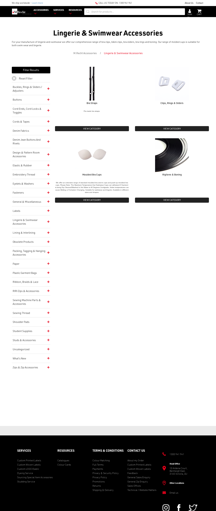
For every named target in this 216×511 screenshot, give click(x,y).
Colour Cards (64, 464)
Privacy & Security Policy (105, 473)
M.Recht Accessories (85, 53)
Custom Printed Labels (29, 460)
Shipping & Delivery (103, 490)
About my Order (135, 460)
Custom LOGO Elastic (28, 468)
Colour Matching (101, 460)
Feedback (132, 473)
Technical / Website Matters (141, 490)
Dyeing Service (25, 473)
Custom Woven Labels (28, 464)
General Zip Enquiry (137, 481)
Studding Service (26, 481)
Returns (96, 485)
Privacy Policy (99, 477)
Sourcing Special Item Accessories (35, 477)
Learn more (37, 2)
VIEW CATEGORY (92, 128)
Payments (97, 468)
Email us (174, 492)
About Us (189, 2)
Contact (199, 2)
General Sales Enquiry (138, 477)
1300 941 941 (125, 2)
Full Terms (97, 464)
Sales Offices (134, 485)
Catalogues (63, 460)
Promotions (98, 481)
